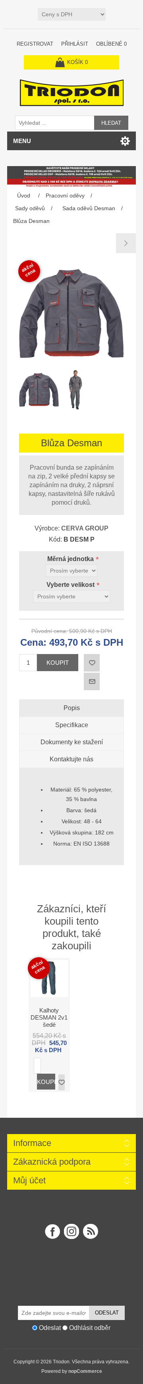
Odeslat (107, 1313)
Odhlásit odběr (89, 1327)
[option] (35, 392)
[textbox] (55, 123)
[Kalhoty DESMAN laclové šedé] (126, 243)
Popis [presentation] (72, 708)
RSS (90, 1231)
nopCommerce (85, 1371)
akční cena (29, 270)
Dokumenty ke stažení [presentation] (72, 742)
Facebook (52, 1231)
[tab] (71, 708)
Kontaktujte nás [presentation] (71, 759)
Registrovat (35, 44)
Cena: (33, 642)
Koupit (57, 662)
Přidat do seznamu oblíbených (61, 1082)
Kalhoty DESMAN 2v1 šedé (49, 1017)
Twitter (71, 1231)
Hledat (111, 123)
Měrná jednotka (71, 559)
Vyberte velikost (71, 584)
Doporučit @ (92, 681)
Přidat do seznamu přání (92, 663)
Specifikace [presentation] (71, 725)
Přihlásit (74, 44)
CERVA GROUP (84, 528)
